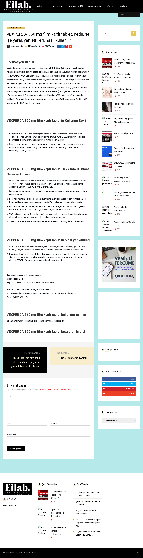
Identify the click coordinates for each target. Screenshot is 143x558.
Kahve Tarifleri (9, 506)
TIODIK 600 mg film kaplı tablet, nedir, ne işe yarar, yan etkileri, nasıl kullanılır (25, 362)
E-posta (53, 423)
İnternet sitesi (11, 435)
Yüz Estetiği (57, 6)
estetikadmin (17, 46)
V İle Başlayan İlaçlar (15, 28)
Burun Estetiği (76, 6)
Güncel (110, 6)
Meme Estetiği (94, 6)
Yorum (10, 396)
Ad (8, 423)
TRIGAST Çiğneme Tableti (72, 357)
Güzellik (41, 6)
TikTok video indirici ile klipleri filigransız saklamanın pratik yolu (88, 523)
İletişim (123, 6)
